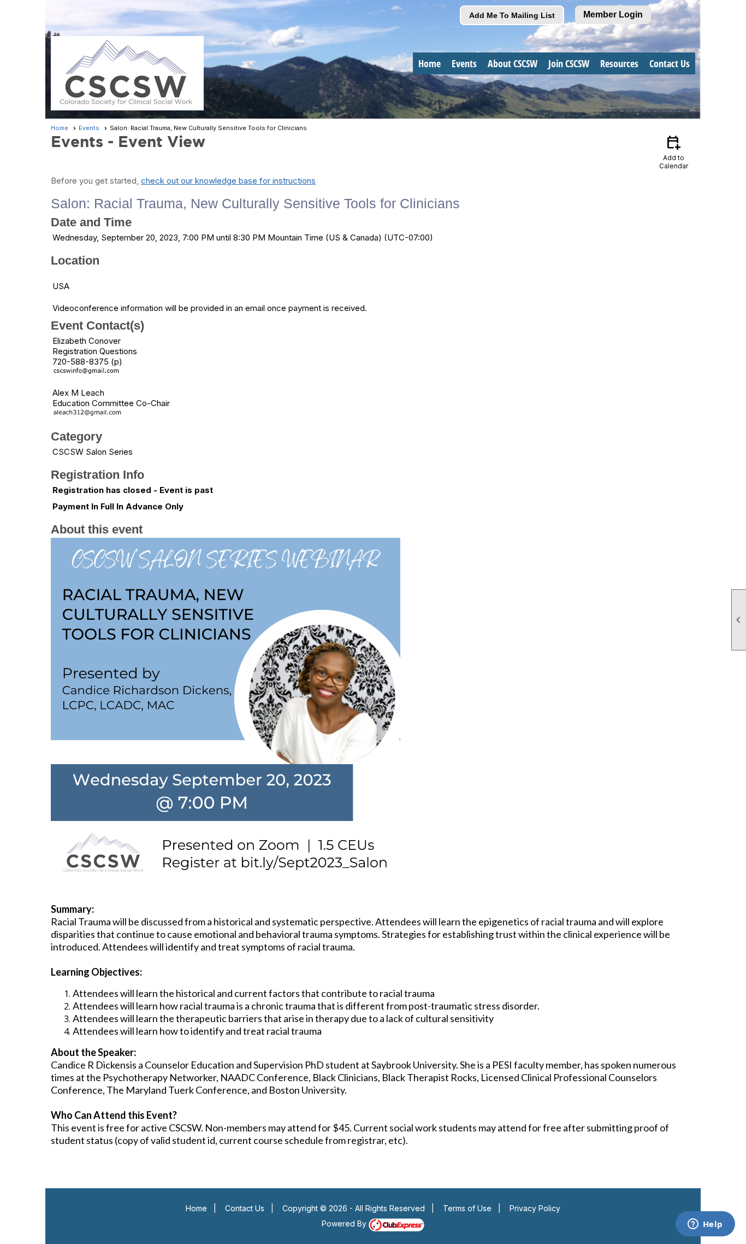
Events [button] (464, 63)
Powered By (345, 1223)
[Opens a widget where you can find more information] (705, 1225)
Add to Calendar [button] (673, 151)
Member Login (613, 14)
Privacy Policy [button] (535, 1208)
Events (89, 128)
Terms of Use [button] (467, 1208)
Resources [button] (619, 63)
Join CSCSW (568, 63)
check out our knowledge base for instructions (228, 180)
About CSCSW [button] (512, 63)
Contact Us (669, 63)
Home (429, 63)
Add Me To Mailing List (512, 15)
